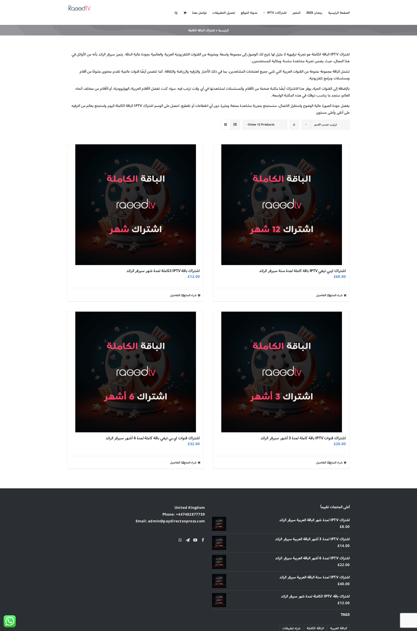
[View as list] (235, 124)
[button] (176, 12)
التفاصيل (321, 295)
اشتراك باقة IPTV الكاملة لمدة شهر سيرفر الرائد (163, 271)
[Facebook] (203, 540)
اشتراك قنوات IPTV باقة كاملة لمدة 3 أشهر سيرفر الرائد (303, 438)
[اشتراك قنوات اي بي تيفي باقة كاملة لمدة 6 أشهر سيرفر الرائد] (135, 372)
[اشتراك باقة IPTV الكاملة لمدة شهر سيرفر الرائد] (135, 204)
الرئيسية (223, 30)
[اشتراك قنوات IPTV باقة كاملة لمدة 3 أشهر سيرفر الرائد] (281, 372)
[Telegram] (188, 540)
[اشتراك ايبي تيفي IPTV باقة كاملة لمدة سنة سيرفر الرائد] (281, 204)
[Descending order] (294, 125)
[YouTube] (195, 540)
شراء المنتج (336, 295)
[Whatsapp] (180, 540)
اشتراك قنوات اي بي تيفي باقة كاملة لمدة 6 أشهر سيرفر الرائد (153, 438)
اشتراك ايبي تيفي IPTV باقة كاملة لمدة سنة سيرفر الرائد (302, 271)
